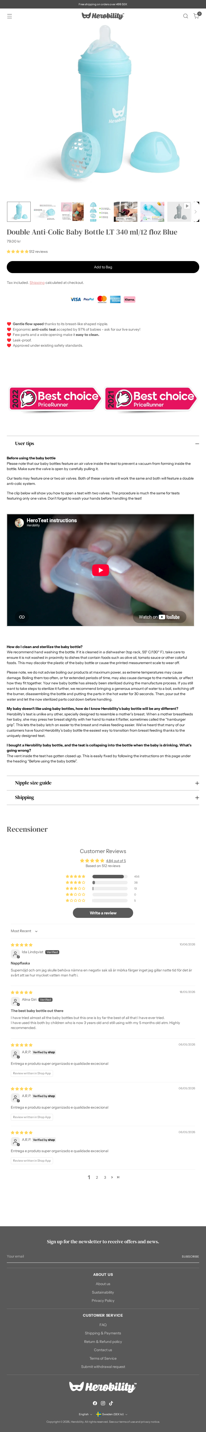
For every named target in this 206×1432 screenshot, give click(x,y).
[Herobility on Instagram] (103, 1404)
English (84, 1414)
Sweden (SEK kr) (113, 1414)
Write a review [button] (103, 912)
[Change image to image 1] (19, 212)
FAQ (103, 1325)
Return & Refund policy (103, 1341)
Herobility (77, 1421)
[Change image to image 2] (45, 212)
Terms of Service (103, 1358)
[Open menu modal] (9, 16)
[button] (18, 251)
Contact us (103, 1350)
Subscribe (190, 1256)
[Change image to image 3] (72, 212)
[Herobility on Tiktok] (111, 1404)
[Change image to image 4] (99, 212)
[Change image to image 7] (179, 212)
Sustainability (103, 1292)
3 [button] (105, 1177)
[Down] (195, 212)
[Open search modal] (186, 16)
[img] (21, 945)
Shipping (37, 282)
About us (103, 1284)
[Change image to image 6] (152, 212)
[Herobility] (103, 16)
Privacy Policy (103, 1300)
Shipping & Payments (103, 1333)
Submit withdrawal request (103, 1366)
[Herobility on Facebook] (95, 1404)
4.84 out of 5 (116, 861)
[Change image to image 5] (125, 212)
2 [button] (97, 1177)
